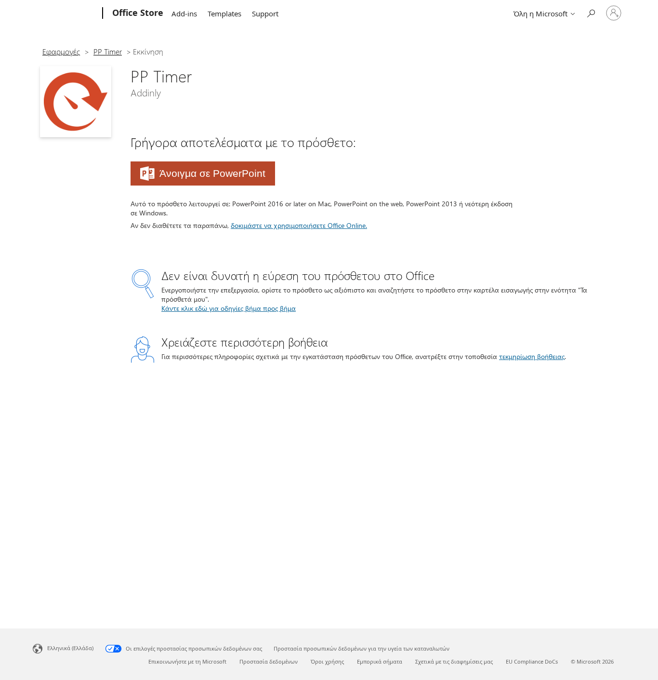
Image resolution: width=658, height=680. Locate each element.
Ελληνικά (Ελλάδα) (70, 648)
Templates (224, 13)
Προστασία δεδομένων (268, 661)
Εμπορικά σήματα (379, 661)
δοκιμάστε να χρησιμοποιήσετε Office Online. (299, 225)
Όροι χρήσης (327, 661)
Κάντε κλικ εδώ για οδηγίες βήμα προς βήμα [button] (228, 308)
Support (265, 13)
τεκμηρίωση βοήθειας (532, 356)
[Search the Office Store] (590, 12)
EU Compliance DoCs (532, 661)
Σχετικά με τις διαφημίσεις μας (454, 661)
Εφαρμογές (61, 51)
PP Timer (107, 51)
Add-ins (184, 13)
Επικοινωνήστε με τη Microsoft (187, 661)
